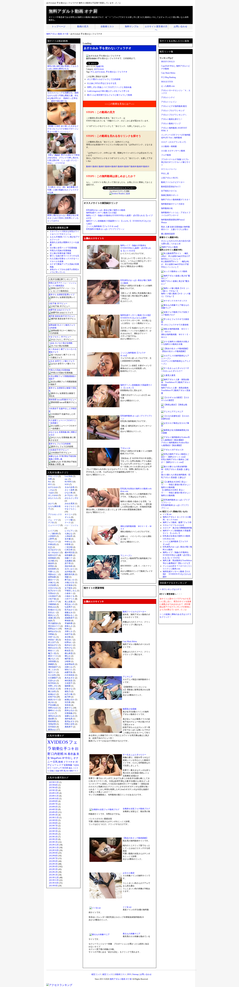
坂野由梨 (52, 577)
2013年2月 (53, 839)
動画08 (133, 166)
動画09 (140, 166)
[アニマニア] (167, 411)
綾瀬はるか (69, 699)
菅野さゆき (53, 708)
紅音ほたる (53, 689)
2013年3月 (53, 837)
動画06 (121, 166)
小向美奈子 (53, 596)
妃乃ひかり (53, 590)
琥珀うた (69, 669)
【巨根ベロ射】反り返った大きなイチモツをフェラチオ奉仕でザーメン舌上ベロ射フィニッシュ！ (63, 129)
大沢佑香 (52, 585)
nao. (66, 479)
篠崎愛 (68, 686)
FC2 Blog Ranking (168, 77)
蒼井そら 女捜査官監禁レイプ (61, 294)
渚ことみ (52, 669)
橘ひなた (52, 659)
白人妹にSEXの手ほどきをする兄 (101, 83)
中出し (69, 758)
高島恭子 (69, 727)
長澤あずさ (69, 721)
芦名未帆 (52, 705)
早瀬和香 (69, 623)
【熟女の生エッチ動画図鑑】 (135, 838)
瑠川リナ (52, 672)
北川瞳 (51, 561)
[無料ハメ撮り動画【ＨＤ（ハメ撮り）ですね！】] (175, 291)
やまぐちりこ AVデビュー (60, 337)
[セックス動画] (168, 271)
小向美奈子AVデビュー (59, 450)
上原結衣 (69, 536)
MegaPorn (56, 758)
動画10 (146, 166)
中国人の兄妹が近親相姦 (60, 250)
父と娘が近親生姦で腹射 (60, 253)
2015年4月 (53, 787)
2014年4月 (53, 812)
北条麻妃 (69, 561)
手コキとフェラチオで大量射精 (174, 325)
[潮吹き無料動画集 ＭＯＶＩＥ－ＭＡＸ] (175, 332)
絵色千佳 (52, 697)
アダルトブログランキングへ (173, 115)
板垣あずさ (53, 645)
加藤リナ (69, 558)
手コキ (69, 749)
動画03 (102, 166)
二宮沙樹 (69, 547)
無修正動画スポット (170, 195)
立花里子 (69, 683)
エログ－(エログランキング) (173, 142)
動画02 (95, 166)
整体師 (68, 620)
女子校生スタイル (169, 191)
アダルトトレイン (169, 102)
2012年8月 (53, 856)
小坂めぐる (69, 596)
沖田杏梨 (52, 661)
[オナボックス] (168, 301)
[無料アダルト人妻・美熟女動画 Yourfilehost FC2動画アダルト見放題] (175, 385)
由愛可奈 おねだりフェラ (60, 310)
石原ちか (52, 680)
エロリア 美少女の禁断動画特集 (177, 528)
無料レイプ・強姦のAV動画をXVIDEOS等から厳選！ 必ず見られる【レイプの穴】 (135, 248)
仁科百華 (69, 550)
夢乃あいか (69, 580)
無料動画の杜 (167, 208)
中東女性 (52, 544)
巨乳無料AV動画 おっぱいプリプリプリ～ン (105, 229)
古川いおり (69, 569)
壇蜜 (67, 577)
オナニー (69, 514)
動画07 (127, 166)
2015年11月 (54, 782)
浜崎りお (69, 667)
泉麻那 (51, 664)
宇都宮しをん (70, 590)
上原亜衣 (52, 536)
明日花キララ (54, 626)
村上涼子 (52, 642)
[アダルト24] (167, 450)
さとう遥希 (69, 490)
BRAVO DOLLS (168, 61)
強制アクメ (73, 771)
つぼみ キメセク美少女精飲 (61, 343)
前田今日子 (53, 555)
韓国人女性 (69, 724)
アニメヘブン (126, 555)
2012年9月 (53, 853)
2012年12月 (54, 845)
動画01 (89, 166)
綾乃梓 (68, 697)
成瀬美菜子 (69, 618)
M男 (50, 479)
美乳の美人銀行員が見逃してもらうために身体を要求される (63, 67)
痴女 (70, 768)
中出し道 (165, 173)
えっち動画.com (168, 86)
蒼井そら (69, 708)
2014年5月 (53, 809)
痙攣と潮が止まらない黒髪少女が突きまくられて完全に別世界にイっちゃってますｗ (63, 218)
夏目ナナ (52, 580)
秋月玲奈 (52, 683)
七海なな (69, 533)
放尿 (50, 620)
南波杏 (51, 563)
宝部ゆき (52, 593)
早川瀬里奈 (53, 623)
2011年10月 (54, 883)
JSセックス (53, 476)
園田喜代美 (69, 574)
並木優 (68, 539)
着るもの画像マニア (131, 934)
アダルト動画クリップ (171, 123)
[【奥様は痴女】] (169, 405)
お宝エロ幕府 (128, 873)
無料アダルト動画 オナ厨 (73, 11)
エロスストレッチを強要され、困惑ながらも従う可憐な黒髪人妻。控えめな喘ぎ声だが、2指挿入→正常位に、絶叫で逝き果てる (63, 97)
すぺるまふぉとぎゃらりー (134, 755)
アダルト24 (125, 448)
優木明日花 (69, 552)
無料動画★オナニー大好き (173, 204)
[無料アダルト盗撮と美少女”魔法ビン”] (175, 278)
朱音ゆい (69, 640)
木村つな (52, 637)
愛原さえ (52, 615)
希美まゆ (52, 607)
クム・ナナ (53, 520)
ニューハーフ (54, 525)
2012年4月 (53, 866)
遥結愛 (51, 719)
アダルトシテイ (168, 97)
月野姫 (51, 634)
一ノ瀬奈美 (53, 533)
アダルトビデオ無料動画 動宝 (174, 106)
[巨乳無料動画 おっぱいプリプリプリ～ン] (175, 502)
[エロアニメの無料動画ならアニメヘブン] (175, 358)
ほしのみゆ (53, 495)
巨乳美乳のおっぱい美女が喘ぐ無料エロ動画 (105, 210)
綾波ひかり (53, 699)
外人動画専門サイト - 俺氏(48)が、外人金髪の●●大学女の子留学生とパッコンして (175, 264)
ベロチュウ (57, 768)
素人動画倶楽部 (168, 234)
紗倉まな (69, 689)
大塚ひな (52, 582)
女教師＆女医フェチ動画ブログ (136, 809)
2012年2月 (53, 872)
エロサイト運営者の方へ (156, 27)
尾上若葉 (69, 602)
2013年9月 (53, 820)
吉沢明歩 (69, 572)
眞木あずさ (69, 678)
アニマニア (128, 677)
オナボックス (181, 301)
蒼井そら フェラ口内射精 (60, 444)
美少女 (51, 702)
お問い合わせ (180, 26)
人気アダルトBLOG (169, 178)
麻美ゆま (52, 729)
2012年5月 (53, 864)
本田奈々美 (53, 640)
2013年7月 (53, 826)
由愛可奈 (69, 672)
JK (65, 753)
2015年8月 (53, 785)
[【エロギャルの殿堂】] (172, 397)
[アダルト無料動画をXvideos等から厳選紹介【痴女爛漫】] (175, 440)
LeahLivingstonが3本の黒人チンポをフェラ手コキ (108, 91)
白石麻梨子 (53, 678)
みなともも (53, 498)
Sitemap (135, 974)
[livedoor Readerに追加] (119, 193)
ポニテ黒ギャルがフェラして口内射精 (103, 79)
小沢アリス (69, 599)
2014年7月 (53, 804)
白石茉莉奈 (69, 675)
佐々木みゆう (54, 552)
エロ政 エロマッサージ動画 (173, 151)
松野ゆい (69, 642)
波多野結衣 (69, 664)
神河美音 (69, 680)
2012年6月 (53, 861)
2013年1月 (53, 842)
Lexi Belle (69, 476)
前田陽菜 (52, 558)
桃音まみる (53, 648)
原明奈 (51, 566)
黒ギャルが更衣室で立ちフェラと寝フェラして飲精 (109, 95)
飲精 (60, 762)
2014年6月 (53, 807)
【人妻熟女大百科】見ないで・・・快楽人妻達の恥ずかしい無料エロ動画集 (175, 493)
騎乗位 (57, 749)
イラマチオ (69, 762)
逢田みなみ (53, 716)
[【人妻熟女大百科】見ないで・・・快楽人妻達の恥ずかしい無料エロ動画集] (175, 487)
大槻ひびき (69, 582)
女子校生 (69, 588)
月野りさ (69, 631)
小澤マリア (53, 602)
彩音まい (52, 612)
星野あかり (53, 629)
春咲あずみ (53, 631)
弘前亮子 (69, 607)
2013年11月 (54, 817)
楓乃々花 (52, 653)
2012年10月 (54, 850)
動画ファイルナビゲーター (134, 612)
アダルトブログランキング (173, 110)
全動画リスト (107, 26)
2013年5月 (53, 831)
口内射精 (57, 753)
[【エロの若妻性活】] (171, 416)
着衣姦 (72, 753)
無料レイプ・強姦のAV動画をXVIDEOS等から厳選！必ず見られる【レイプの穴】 (177, 555)
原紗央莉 (69, 566)
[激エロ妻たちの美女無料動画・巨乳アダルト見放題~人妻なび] (175, 472)
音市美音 (52, 727)
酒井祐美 (69, 719)
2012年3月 (53, 869)
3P (63, 758)
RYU (50, 484)
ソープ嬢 (69, 520)
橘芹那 (68, 659)
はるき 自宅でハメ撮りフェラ (61, 361)
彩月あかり (69, 610)
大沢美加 (69, 585)
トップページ (58, 26)
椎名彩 (68, 650)
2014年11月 (54, 796)
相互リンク (96, 974)
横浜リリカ (53, 656)
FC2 (92, 72)
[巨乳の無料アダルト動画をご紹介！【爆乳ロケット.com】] (175, 457)
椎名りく (52, 650)
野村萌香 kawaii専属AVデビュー (62, 399)
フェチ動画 (166, 155)
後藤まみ (69, 612)
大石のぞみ (53, 588)
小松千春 (52, 599)
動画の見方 (83, 26)
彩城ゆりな (53, 610)
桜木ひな (69, 648)
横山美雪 (69, 653)
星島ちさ (69, 626)
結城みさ (52, 694)
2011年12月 (54, 877)
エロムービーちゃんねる (173, 525)
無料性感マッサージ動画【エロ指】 (101, 213)
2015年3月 (53, 790)
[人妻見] (165, 375)
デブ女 (51, 522)
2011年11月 (54, 880)
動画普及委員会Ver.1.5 (170, 186)
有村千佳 (69, 634)
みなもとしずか (71, 498)
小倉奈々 (69, 593)
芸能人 (52, 771)
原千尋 (68, 563)
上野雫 (51, 539)
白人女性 (52, 675)
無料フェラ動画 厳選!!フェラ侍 (177, 522)
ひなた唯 (69, 493)
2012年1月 (53, 875)
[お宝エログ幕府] (169, 423)
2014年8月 (53, 801)
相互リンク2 (107, 974)
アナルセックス (55, 514)
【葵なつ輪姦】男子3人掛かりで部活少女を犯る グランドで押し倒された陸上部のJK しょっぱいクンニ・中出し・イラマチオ (63, 159)
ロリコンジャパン (169, 169)
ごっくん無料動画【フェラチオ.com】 (102, 226)
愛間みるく (69, 615)
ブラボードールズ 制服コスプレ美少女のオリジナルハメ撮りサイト (175, 162)
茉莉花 (68, 705)
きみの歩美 (69, 487)
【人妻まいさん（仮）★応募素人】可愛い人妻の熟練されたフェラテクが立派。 (63, 190)
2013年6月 (53, 828)
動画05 (114, 166)
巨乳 (55, 762)
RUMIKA (69, 482)
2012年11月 (54, 847)
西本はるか (69, 710)
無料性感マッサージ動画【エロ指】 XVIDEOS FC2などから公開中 (177, 574)
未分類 (68, 637)
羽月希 (68, 702)
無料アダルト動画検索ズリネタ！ (175, 199)
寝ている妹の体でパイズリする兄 (64, 256)
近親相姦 (69, 713)
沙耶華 (68, 661)
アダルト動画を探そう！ (172, 119)
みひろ (51, 503)
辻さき (51, 713)
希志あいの (69, 604)
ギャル (68, 517)
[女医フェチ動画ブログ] (172, 312)
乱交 (50, 547)
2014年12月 (54, 793)
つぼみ (51, 493)
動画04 (108, 166)
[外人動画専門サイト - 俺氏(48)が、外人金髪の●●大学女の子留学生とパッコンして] (175, 259)
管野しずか (53, 686)
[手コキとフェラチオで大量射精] (175, 322)
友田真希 (52, 569)
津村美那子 (53, 667)
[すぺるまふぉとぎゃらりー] (174, 368)
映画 (67, 629)
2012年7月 (53, 858)
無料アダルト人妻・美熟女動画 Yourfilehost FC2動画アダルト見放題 (175, 390)
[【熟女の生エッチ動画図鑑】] (175, 348)
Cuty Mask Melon (130, 641)
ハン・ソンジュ (71, 525)
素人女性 (52, 691)
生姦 (57, 771)
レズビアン (69, 531)
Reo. (50, 482)
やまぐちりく (70, 506)
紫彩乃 (68, 691)
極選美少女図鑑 (129, 709)
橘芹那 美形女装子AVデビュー (62, 316)
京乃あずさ (53, 550)
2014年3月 (53, 815)
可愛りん (52, 572)
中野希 (68, 544)
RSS (129, 974)
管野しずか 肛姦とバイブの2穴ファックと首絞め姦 (109, 87)
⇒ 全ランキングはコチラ (170, 589)
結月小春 (69, 694)
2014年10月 (54, 798)
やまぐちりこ (70, 509)
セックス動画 (181, 271)
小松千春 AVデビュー (58, 303)
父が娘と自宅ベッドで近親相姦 (63, 248)
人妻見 (172, 375)
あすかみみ (99, 69)
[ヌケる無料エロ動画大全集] (174, 341)
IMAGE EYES (167, 82)
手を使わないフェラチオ (116, 72)
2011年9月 (53, 886)
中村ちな (69, 542)
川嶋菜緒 (52, 604)
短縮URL (100, 66)
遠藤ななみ (69, 716)
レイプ (51, 531)
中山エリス (53, 542)
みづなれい (69, 495)
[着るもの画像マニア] (171, 305)
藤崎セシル (53, 710)
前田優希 (69, 555)
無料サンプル (132, 26)
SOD (67, 484)
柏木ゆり (69, 645)
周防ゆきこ (53, 574)
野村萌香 (52, 721)
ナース (68, 522)
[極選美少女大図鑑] (170, 430)
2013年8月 (53, 823)
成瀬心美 (52, 618)
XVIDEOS (57, 742)
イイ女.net (127, 907)
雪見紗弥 (52, 724)
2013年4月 (53, 834)
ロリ (49, 768)
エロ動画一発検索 (169, 146)
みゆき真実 (69, 503)
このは (51, 490)
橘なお (68, 656)
